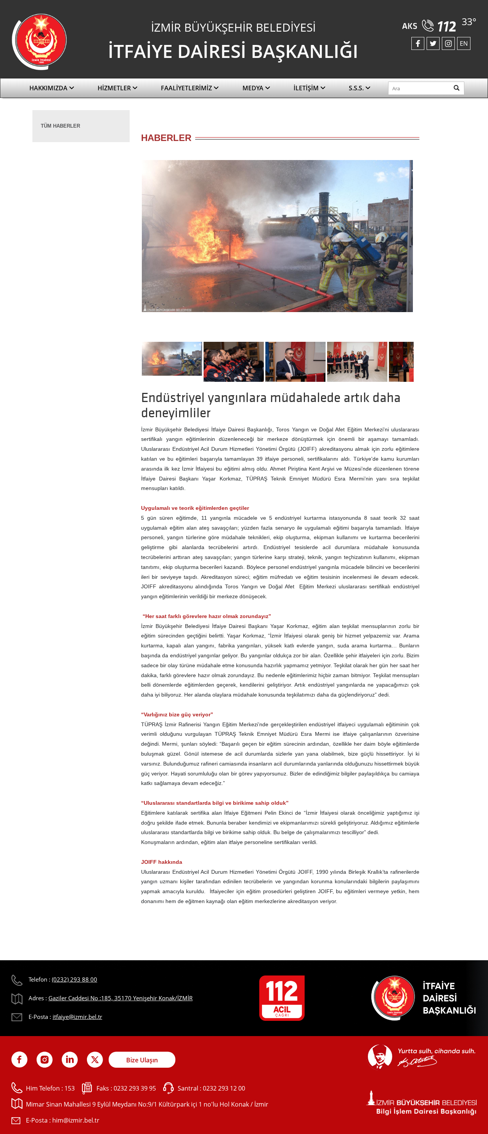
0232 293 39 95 (135, 1088)
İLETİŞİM (307, 88)
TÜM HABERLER (60, 126)
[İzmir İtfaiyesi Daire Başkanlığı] (39, 41)
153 (69, 1088)
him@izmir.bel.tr (76, 1120)
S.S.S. (357, 88)
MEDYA (253, 88)
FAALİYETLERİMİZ (187, 88)
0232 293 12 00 (224, 1088)
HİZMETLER (115, 88)
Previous (129, 252)
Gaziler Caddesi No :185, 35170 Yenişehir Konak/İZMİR (120, 998)
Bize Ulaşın (142, 1060)
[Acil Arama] (430, 23)
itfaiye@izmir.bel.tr (77, 1016)
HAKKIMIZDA (49, 88)
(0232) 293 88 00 (74, 979)
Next (425, 252)
